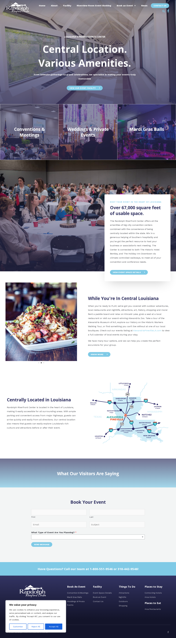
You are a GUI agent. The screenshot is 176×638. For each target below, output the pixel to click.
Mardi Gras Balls (146, 129)
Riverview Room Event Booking (94, 5)
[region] (36, 616)
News (144, 5)
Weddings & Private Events (88, 132)
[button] (163, 11)
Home (42, 5)
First (33, 517)
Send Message (42, 544)
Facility (67, 5)
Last (91, 517)
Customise (18, 626)
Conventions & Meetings (29, 132)
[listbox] (88, 537)
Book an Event (125, 5)
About (54, 5)
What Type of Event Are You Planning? (53, 532)
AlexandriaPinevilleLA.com (147, 330)
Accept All (53, 626)
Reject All (35, 626)
